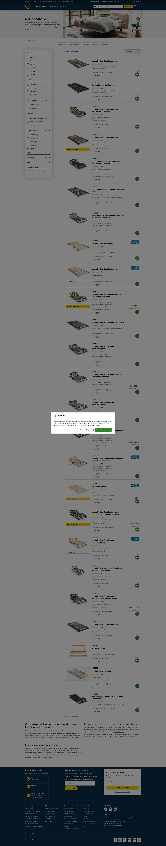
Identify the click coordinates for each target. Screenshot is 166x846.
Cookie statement (97, 423)
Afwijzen (61, 425)
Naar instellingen (85, 430)
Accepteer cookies (103, 430)
